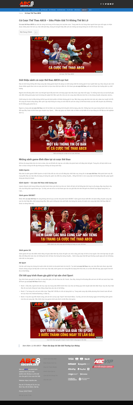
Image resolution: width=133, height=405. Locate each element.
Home (21, 13)
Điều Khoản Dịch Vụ (49, 363)
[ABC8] (26, 4)
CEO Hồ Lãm (47, 380)
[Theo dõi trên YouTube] (110, 4)
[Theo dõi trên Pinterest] (108, 4)
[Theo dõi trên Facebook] (101, 4)
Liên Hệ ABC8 (77, 9)
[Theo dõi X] (103, 4)
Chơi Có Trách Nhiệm (50, 367)
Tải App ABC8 (70, 9)
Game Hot (84, 9)
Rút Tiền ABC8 (52, 9)
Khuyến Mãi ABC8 (61, 9)
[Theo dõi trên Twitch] (113, 4)
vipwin (21, 186)
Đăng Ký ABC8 (27, 9)
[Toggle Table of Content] (35, 32)
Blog (90, 9)
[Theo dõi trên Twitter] (105, 4)
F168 (29, 395)
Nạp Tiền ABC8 (44, 9)
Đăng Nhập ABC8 (35, 9)
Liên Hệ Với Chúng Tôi (50, 375)
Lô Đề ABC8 (36, 346)
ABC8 (21, 9)
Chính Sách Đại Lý (49, 371)
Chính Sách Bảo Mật (50, 359)
